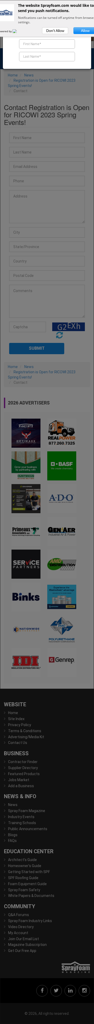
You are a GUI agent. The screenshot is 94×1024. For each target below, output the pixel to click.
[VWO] (18, 31)
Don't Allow (55, 31)
